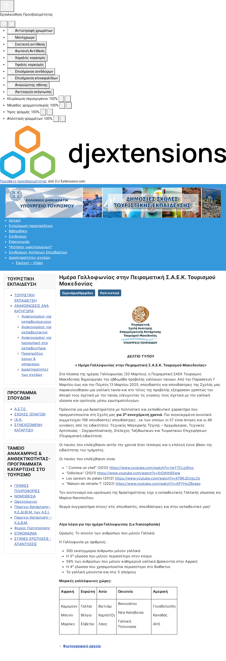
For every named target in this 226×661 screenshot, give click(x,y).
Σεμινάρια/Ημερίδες (77, 293)
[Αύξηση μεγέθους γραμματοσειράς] (69, 105)
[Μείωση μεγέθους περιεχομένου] (61, 98)
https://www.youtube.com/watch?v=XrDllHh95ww (138, 473)
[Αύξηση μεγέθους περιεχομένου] (68, 98)
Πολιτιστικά (109, 293)
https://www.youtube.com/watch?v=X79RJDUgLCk (157, 478)
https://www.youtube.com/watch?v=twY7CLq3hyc (151, 467)
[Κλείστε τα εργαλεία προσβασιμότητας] (11, 24)
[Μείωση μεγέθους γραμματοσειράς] (62, 105)
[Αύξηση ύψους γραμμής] (50, 112)
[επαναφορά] (4, 24)
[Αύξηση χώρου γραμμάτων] (63, 118)
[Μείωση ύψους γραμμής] (43, 112)
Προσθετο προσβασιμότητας (23, 181)
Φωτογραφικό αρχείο (82, 646)
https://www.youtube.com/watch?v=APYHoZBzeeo (158, 483)
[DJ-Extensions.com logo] (113, 152)
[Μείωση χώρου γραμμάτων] (56, 118)
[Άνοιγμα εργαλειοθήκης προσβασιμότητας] (7, 6)
